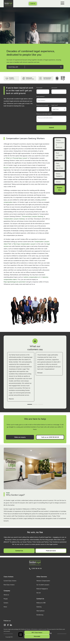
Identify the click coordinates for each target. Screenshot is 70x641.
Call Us (33, 3)
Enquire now (59, 189)
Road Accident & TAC (59, 155)
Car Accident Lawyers (42, 585)
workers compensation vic (31, 277)
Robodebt (37, 636)
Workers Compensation (43, 581)
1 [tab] (29, 404)
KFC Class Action (37, 632)
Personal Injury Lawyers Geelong (32, 216)
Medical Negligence (42, 589)
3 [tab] (40, 404)
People (6, 599)
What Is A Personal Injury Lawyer (16, 158)
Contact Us (19, 551)
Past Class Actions (9, 585)
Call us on (50, 437)
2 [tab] (35, 404)
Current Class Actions (10, 581)
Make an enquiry (20, 437)
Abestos (58, 182)
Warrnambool (40, 611)
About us (6, 595)
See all (38, 593)
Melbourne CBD (41, 603)
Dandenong (39, 615)
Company (7, 591)
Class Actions (8, 577)
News (5, 607)
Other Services (41, 577)
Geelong (38, 607)
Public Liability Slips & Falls (59, 166)
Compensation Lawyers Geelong (14, 219)
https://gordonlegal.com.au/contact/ (15, 282)
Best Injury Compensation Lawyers (25, 244)
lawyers (6, 168)
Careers (6, 603)
